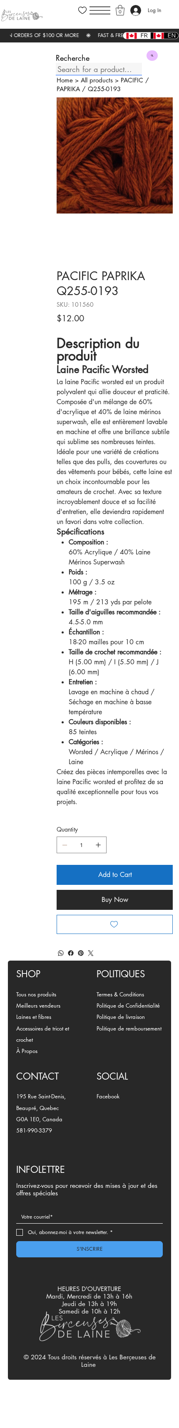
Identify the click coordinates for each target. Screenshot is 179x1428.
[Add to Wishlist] (115, 924)
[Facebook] (71, 953)
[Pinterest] (81, 953)
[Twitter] (91, 953)
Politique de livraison (121, 1017)
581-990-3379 (34, 1130)
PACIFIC (132, 80)
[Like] (82, 10)
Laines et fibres (33, 1017)
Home (65, 80)
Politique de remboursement (129, 1028)
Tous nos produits (36, 994)
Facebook (108, 1096)
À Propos (26, 1051)
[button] (120, 10)
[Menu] (100, 10)
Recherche (73, 58)
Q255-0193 (104, 89)
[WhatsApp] (61, 953)
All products (97, 80)
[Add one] (98, 845)
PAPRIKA (68, 89)
